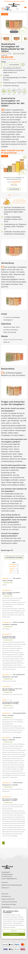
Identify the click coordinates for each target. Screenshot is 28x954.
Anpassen (14, 931)
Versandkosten (12, 59)
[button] (14, 9)
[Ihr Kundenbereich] (21, 9)
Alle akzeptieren (14, 934)
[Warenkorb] (24, 9)
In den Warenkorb (14, 64)
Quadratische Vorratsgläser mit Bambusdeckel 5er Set (14, 178)
